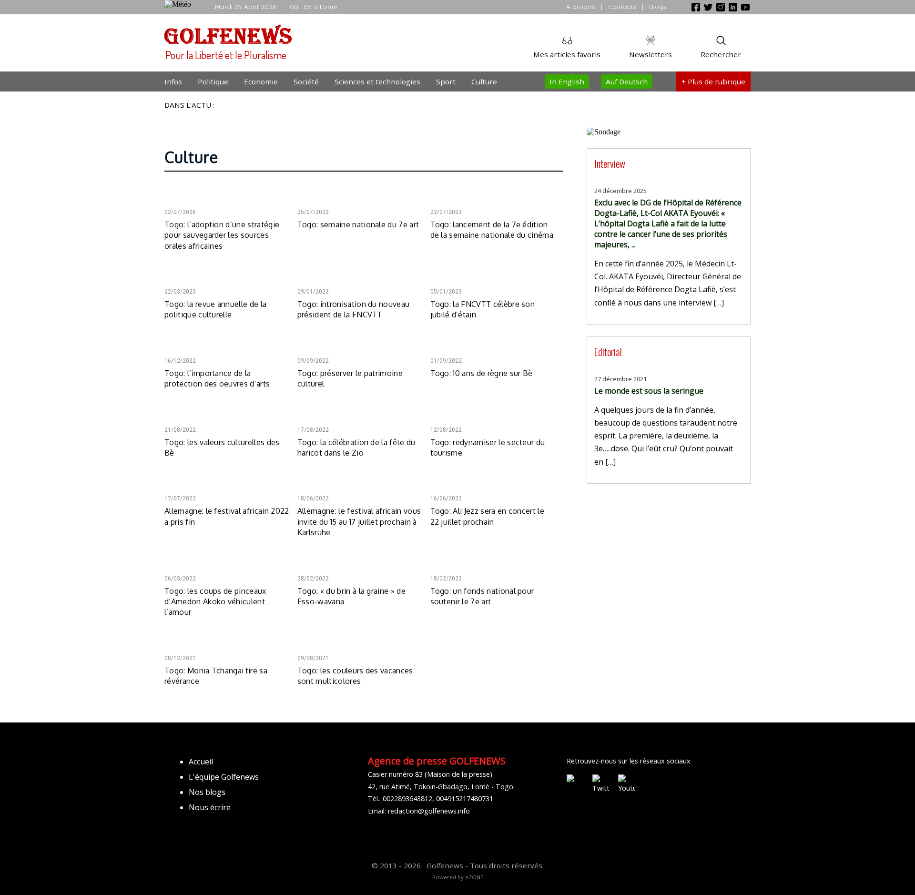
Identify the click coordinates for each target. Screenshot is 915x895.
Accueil (201, 761)
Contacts (622, 6)
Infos (173, 81)
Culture (484, 81)
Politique (213, 81)
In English (566, 81)
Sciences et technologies (377, 81)
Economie (261, 81)
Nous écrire (210, 807)
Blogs (658, 6)
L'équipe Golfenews (224, 777)
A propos (580, 6)
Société (306, 81)
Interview (609, 163)
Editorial (608, 351)
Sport (446, 81)
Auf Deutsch (627, 81)
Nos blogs (207, 792)
